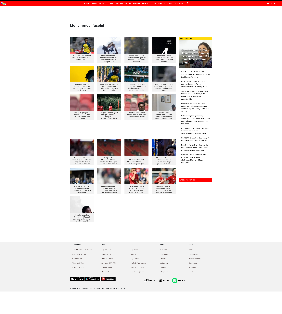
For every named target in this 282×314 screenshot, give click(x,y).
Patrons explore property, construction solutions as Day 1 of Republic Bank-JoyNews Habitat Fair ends (195, 120)
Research (146, 3)
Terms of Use (78, 263)
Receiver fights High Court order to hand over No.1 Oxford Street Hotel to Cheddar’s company (195, 147)
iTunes (166, 280)
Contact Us (77, 259)
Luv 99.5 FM (106, 267)
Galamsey (193, 263)
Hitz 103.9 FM (107, 259)
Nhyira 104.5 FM (108, 272)
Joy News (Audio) (138, 272)
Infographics (165, 272)
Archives (192, 267)
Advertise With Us (79, 254)
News (94, 3)
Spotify (181, 280)
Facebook (164, 254)
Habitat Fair (194, 254)
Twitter (163, 259)
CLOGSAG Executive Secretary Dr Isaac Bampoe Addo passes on (195, 139)
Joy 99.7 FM (106, 250)
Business (119, 3)
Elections (179, 3)
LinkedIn (163, 267)
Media (169, 3)
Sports (128, 3)
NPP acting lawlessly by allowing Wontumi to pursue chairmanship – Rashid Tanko (195, 131)
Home (86, 3)
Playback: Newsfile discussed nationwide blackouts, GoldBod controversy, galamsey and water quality (195, 107)
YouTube (163, 250)
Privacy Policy (78, 267)
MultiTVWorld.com (138, 263)
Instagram (164, 263)
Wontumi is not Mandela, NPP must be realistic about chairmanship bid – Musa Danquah (193, 159)
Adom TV (134, 254)
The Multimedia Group (82, 250)
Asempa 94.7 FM (108, 263)
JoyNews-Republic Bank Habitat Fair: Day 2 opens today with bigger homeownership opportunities (194, 95)
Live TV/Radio (158, 3)
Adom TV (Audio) (138, 267)
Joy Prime (135, 259)
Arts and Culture (106, 3)
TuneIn (151, 280)
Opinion (136, 3)
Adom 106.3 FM (108, 254)
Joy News (135, 250)
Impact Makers (195, 259)
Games (192, 250)
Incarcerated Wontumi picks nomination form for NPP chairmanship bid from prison (194, 84)
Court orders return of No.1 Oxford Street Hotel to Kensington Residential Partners (195, 74)
